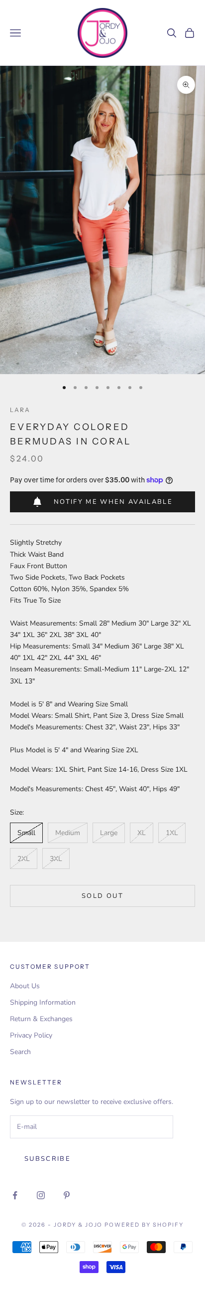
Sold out (102, 895)
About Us (25, 986)
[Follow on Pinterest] (67, 1195)
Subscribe (47, 1158)
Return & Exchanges (41, 1019)
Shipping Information (43, 1002)
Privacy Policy (31, 1035)
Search (20, 1052)
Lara (20, 410)
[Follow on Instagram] (41, 1195)
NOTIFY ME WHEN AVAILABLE (113, 501)
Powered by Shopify (144, 1224)
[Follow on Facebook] (15, 1195)
